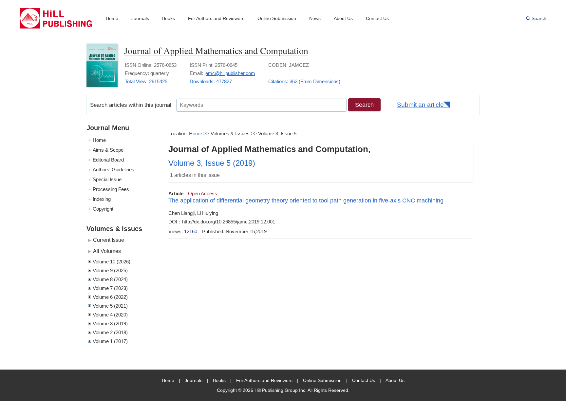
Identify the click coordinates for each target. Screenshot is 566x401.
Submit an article (420, 104)
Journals (140, 18)
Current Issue (108, 240)
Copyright (103, 209)
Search (539, 18)
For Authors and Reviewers (216, 18)
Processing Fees (111, 189)
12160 (190, 231)
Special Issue (107, 179)
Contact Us (377, 18)
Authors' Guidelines (113, 169)
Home (112, 18)
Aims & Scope (108, 150)
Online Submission (276, 18)
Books (168, 18)
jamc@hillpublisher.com (229, 73)
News (315, 18)
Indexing (102, 199)
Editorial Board (108, 159)
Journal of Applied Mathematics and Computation (216, 50)
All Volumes (107, 251)
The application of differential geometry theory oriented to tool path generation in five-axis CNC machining (305, 200)
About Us (343, 18)
